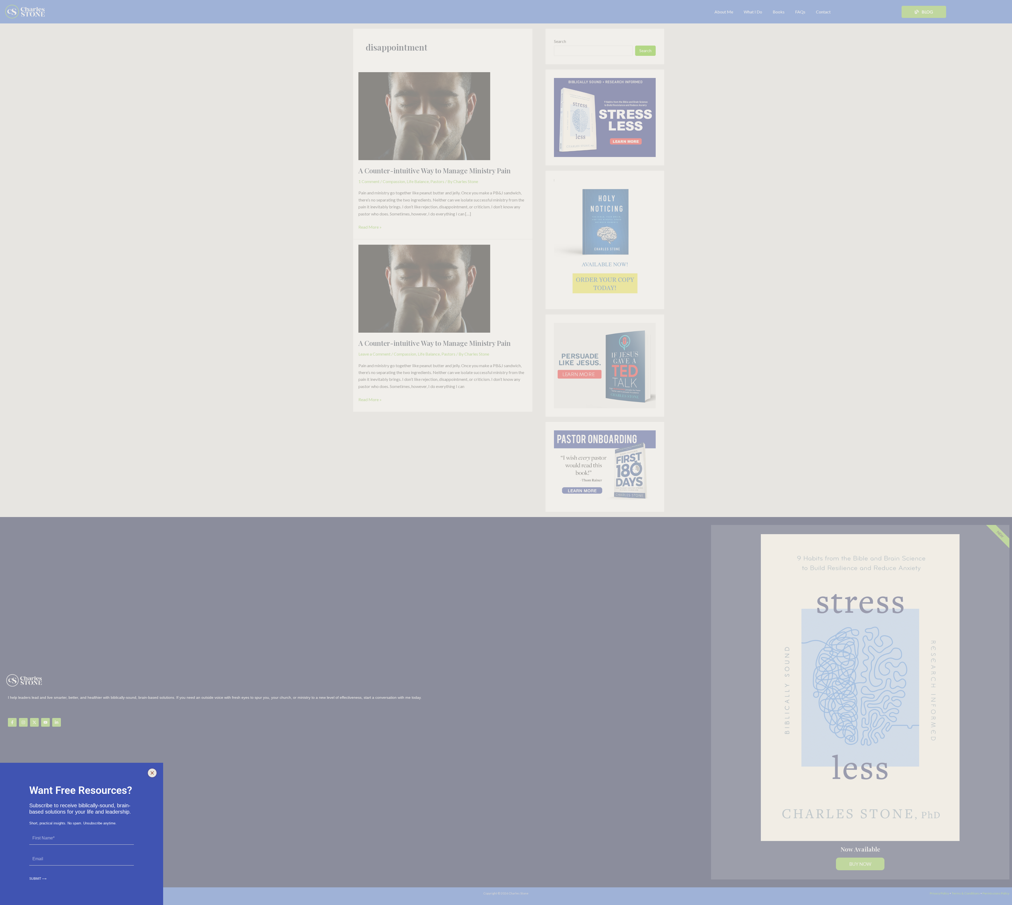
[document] (506, 452)
